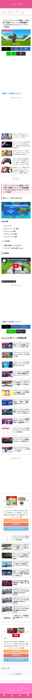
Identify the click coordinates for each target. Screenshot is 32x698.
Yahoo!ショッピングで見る (16, 528)
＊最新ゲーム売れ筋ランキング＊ (11, 93)
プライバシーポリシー (16, 690)
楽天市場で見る (16, 524)
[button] (21, 54)
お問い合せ (24, 688)
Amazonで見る (16, 519)
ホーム (8, 688)
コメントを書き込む (16, 674)
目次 (14, 179)
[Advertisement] (16, 74)
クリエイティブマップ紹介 (9, 281)
